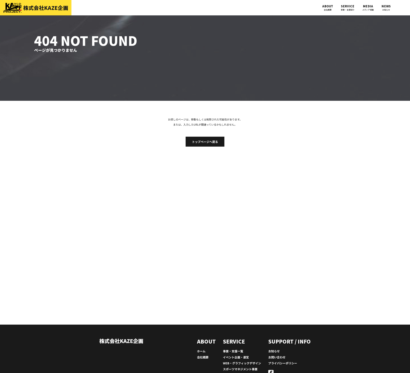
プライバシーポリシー (282, 363)
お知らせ (274, 351)
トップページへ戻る (205, 142)
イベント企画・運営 (236, 357)
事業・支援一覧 (233, 351)
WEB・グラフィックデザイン (242, 363)
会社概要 (203, 357)
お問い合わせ (277, 357)
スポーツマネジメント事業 (240, 369)
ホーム (201, 351)
